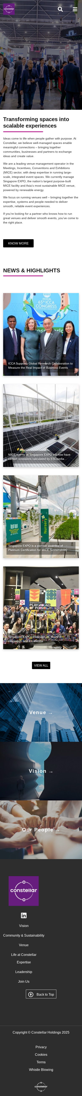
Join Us (23, 981)
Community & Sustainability (23, 935)
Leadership (23, 972)
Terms (41, 1062)
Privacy (41, 1047)
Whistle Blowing (41, 1069)
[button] (75, 9)
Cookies (41, 1054)
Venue (24, 945)
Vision (24, 926)
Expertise (24, 962)
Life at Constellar (23, 954)
